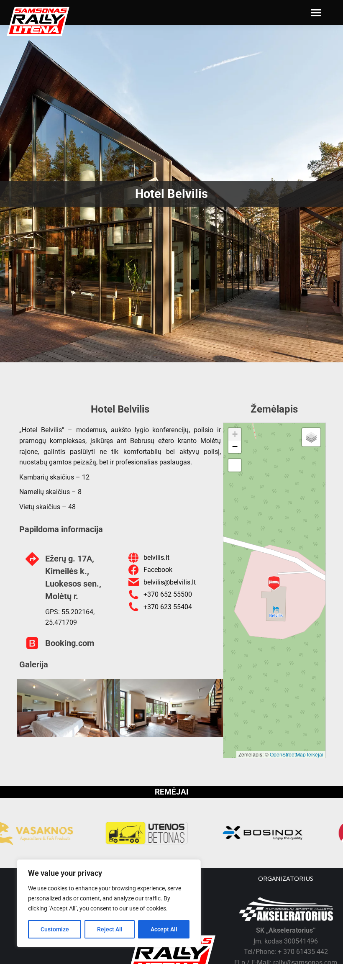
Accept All (164, 929)
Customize (55, 929)
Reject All (110, 929)
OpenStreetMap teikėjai (296, 754)
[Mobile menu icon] (316, 13)
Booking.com (69, 643)
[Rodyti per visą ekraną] (234, 465)
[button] (274, 583)
